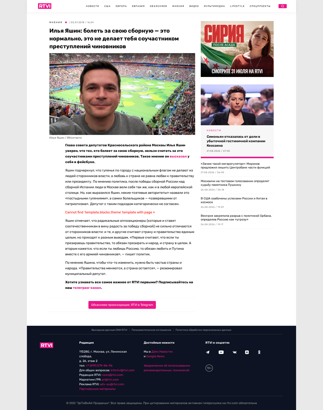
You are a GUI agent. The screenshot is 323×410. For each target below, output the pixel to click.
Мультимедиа (214, 6)
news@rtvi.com (112, 375)
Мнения (178, 6)
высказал (178, 156)
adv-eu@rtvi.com (112, 384)
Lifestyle (237, 6)
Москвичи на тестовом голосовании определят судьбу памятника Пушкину (235, 183)
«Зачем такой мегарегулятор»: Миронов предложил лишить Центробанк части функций (235, 165)
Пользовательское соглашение (151, 330)
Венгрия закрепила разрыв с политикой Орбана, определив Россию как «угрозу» (236, 217)
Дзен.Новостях (162, 351)
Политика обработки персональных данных (203, 330)
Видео (194, 6)
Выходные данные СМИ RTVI (109, 330)
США (107, 6)
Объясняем (158, 6)
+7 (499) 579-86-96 (99, 365)
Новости (92, 6)
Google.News (155, 356)
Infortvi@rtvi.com (123, 370)
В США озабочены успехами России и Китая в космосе (234, 200)
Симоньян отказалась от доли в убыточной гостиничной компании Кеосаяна (236, 141)
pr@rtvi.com (110, 379)
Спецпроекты (260, 6)
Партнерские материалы (97, 389)
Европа (121, 6)
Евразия (138, 6)
